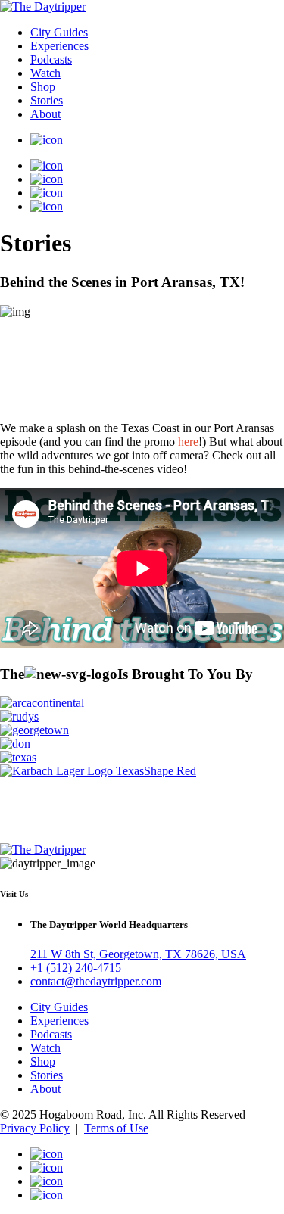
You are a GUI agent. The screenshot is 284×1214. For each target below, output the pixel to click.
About (45, 113)
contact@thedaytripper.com (95, 981)
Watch (45, 73)
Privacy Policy (35, 1128)
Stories (46, 100)
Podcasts (51, 59)
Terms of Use (116, 1128)
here (188, 441)
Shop (42, 86)
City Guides (59, 32)
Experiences (59, 45)
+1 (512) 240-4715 (75, 967)
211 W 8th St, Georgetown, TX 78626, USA (138, 954)
